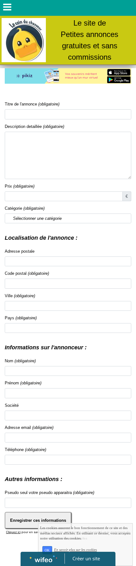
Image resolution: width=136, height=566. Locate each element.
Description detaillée (34, 126)
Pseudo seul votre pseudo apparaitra (49, 492)
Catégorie (25, 208)
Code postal (27, 273)
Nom (20, 360)
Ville (20, 295)
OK (47, 550)
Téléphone (25, 449)
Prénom (23, 383)
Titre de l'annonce (32, 104)
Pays (21, 318)
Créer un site (86, 558)
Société (12, 405)
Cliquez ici (13, 532)
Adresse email (29, 427)
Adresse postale (19, 251)
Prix (19, 186)
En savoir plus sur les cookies (75, 550)
